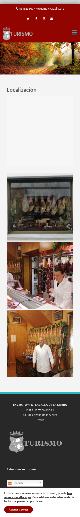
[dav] (40, 206)
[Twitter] (28, 18)
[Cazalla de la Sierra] (17, 33)
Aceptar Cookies (18, 509)
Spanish (17, 483)
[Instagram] (44, 18)
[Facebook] (36, 18)
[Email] (52, 18)
